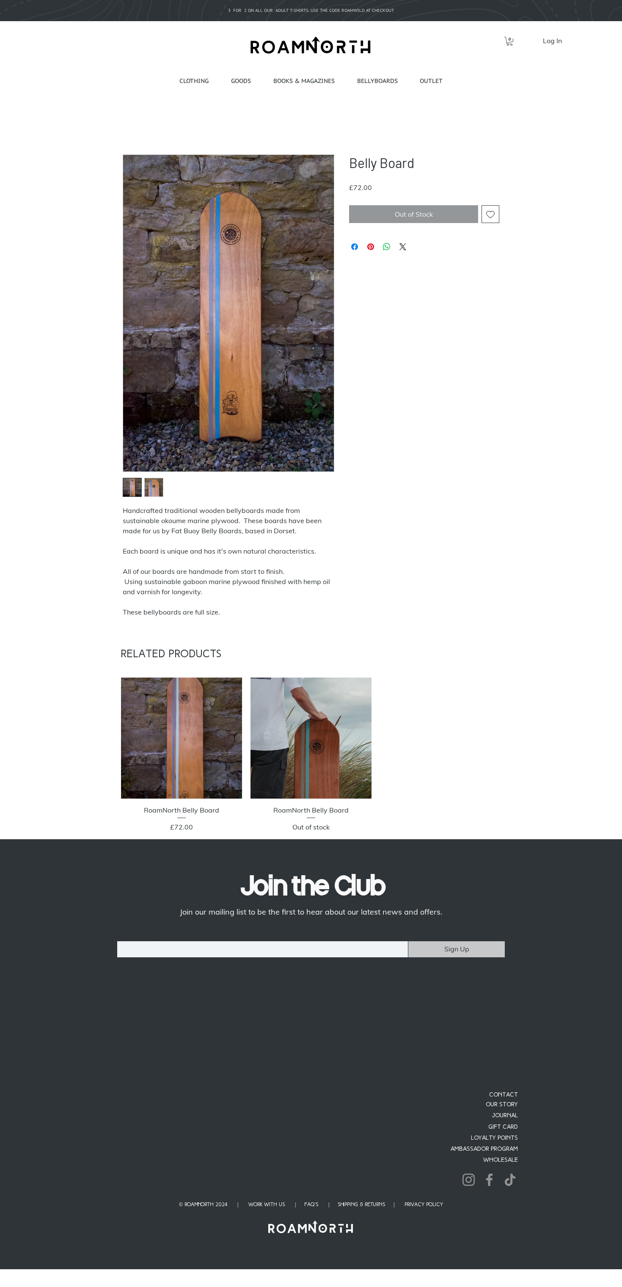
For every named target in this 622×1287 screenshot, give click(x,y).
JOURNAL (505, 1116)
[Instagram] (468, 1179)
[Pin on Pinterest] (371, 247)
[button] (509, 41)
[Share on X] (403, 247)
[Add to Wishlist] (490, 214)
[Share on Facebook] (355, 247)
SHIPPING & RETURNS (361, 1204)
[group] (311, 754)
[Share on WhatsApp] (387, 247)
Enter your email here (145, 935)
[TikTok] (510, 1179)
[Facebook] (489, 1179)
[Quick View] (181, 738)
